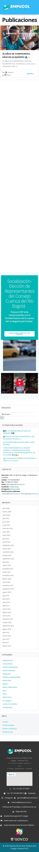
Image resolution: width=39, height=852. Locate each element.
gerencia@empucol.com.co (15, 484)
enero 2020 (6, 582)
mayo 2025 (6, 525)
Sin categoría (6, 701)
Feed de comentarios (9, 729)
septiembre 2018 (8, 626)
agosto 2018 (6, 629)
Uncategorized (7, 707)
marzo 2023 (6, 549)
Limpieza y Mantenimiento (11, 677)
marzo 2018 (6, 636)
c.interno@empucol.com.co (10, 494)
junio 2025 (6, 522)
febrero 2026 (6, 512)
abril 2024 (5, 539)
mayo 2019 (6, 602)
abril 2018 (5, 632)
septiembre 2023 (8, 545)
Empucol (11, 72)
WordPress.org (7, 732)
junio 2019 (6, 599)
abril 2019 (5, 606)
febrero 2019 (6, 612)
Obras (4, 694)
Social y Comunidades (9, 704)
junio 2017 (6, 639)
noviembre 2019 (7, 585)
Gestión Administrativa (10, 667)
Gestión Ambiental (8, 670)
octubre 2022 (6, 555)
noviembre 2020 (7, 575)
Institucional (6, 674)
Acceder (5, 722)
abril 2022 (5, 562)
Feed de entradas (8, 725)
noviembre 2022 (7, 552)
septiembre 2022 (8, 559)
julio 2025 (5, 518)
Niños (4, 691)
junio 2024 (6, 532)
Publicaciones (7, 697)
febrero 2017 (6, 646)
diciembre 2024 (7, 528)
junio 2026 (6, 508)
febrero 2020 (6, 579)
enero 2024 (6, 542)
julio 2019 (5, 596)
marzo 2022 (6, 565)
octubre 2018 (6, 622)
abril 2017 (5, 642)
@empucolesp (15, 489)
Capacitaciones (7, 660)
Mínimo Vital (6, 680)
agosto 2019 (6, 592)
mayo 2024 (6, 535)
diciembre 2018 (7, 619)
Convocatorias (7, 664)
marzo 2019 (6, 609)
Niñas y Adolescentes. (9, 687)
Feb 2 (9, 75)
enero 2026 (6, 515)
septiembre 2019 (8, 589)
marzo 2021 (6, 572)
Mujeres (5, 684)
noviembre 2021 (7, 569)
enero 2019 (6, 616)
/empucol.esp (14, 487)
